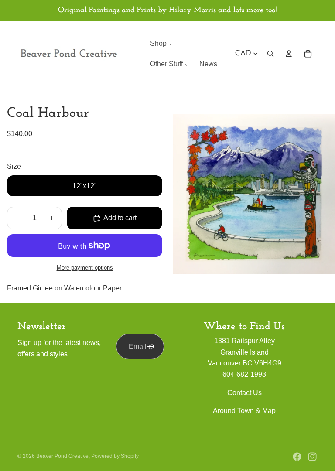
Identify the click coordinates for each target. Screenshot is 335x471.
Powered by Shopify (115, 456)
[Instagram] (312, 456)
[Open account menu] (288, 53)
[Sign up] (151, 347)
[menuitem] (161, 43)
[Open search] (270, 53)
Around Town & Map (244, 410)
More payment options (85, 267)
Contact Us (244, 392)
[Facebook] (297, 456)
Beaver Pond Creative (62, 456)
